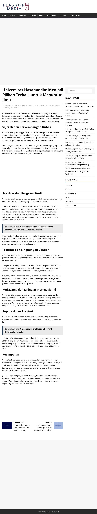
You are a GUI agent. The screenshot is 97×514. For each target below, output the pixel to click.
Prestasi (63, 15)
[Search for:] (80, 91)
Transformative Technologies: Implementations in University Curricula (76, 122)
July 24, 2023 (9, 105)
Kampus (33, 15)
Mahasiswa (51, 15)
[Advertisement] (48, 35)
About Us (69, 185)
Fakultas (22, 15)
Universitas (74, 15)
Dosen (12, 15)
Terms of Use (70, 205)
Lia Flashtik (21, 105)
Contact (68, 189)
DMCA (67, 197)
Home (4, 15)
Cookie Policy (70, 193)
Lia (58, 512)
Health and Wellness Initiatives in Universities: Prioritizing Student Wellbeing (77, 171)
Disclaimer (69, 201)
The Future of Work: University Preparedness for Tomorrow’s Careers (77, 113)
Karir (41, 15)
